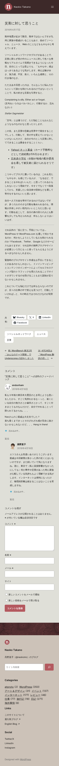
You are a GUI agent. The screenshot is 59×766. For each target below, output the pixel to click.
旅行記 (23, 698)
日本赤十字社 (18, 158)
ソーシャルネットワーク (19, 334)
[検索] (49, 667)
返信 (7, 438)
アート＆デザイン (17, 690)
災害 (9, 340)
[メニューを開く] (52, 7)
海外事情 (12, 703)
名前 (8, 555)
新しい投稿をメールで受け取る (23, 600)
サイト (8, 581)
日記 (37, 698)
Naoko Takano (22, 6)
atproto (11, 686)
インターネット (17, 695)
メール (9, 568)
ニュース (41, 334)
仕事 (10, 698)
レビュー (38, 695)
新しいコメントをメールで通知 (23, 594)
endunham (18, 385)
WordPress (29, 686)
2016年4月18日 (20, 389)
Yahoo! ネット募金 (22, 149)
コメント (10, 523)
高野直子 (21, 444)
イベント (40, 690)
